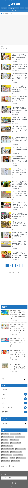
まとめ (5, 439)
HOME (3, 13)
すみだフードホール (8, 436)
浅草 (13, 457)
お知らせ (4, 389)
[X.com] (13, 11)
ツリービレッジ (21, 448)
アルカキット (15, 439)
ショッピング (5, 398)
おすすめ (5, 433)
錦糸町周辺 (16, 460)
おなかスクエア (16, 433)
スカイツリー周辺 (7, 445)
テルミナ (6, 451)
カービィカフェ (16, 442)
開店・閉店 (4, 412)
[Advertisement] (14, 30)
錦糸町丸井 (6, 460)
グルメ (22, 8)
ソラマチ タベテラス (8, 448)
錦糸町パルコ (22, 457)
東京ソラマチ (7, 454)
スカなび (11, 486)
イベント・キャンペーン (13, 8)
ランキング (3, 8)
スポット (4, 403)
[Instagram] (15, 11)
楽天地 (5, 457)
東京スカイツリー (17, 451)
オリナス (6, 442)
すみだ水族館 (20, 436)
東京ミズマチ (18, 454)
